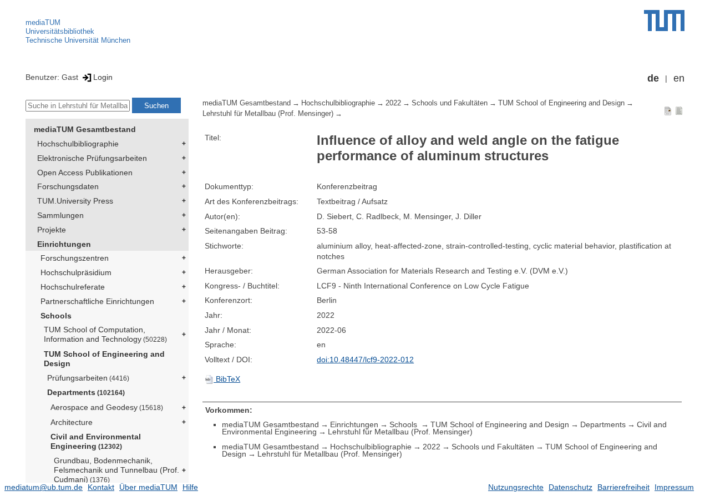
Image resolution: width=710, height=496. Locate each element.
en (678, 78)
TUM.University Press (75, 200)
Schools (56, 315)
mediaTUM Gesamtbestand (85, 129)
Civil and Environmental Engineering (95, 441)
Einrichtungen (64, 244)
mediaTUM (43, 22)
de (653, 78)
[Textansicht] (678, 110)
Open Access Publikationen (85, 172)
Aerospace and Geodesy (106, 407)
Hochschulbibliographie (78, 143)
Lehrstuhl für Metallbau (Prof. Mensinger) (267, 114)
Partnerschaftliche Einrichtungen (97, 301)
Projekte (51, 229)
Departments (86, 392)
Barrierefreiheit (623, 487)
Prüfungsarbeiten (88, 377)
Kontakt (101, 487)
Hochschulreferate (72, 286)
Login (103, 77)
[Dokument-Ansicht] (667, 110)
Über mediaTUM (148, 487)
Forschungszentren (74, 258)
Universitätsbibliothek (60, 31)
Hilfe (190, 487)
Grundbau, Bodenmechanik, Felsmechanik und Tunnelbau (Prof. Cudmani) (116, 470)
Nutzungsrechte (516, 487)
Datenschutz (570, 487)
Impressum (674, 487)
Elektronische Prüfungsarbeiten (92, 158)
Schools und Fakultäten (450, 103)
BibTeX (227, 378)
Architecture (71, 422)
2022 (393, 103)
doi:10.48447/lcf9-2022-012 (365, 359)
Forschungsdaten (68, 186)
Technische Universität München (78, 40)
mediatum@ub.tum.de (43, 487)
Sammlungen (60, 215)
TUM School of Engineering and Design (104, 359)
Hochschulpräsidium (75, 272)
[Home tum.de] (664, 20)
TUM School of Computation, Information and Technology (105, 334)
